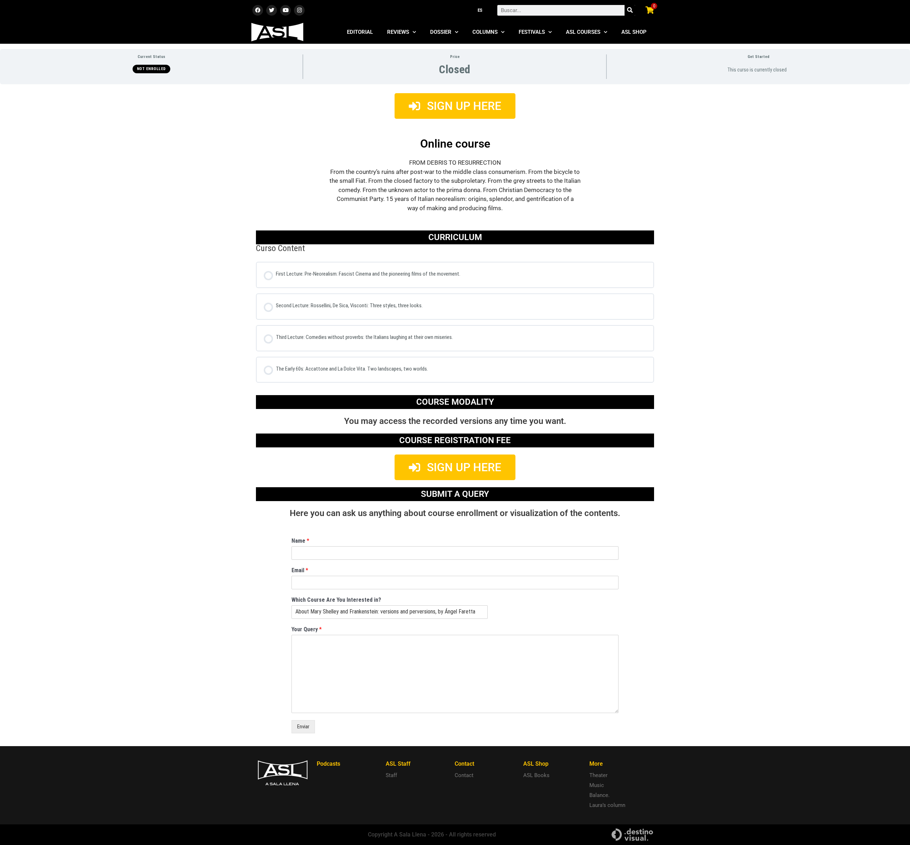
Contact (464, 775)
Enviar (303, 726)
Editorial (360, 32)
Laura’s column (607, 805)
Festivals (532, 32)
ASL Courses (583, 32)
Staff (391, 775)
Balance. (599, 795)
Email (299, 570)
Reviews (398, 32)
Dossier (440, 32)
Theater (598, 775)
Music (596, 785)
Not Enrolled (151, 69)
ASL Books (536, 775)
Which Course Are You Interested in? (336, 599)
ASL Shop (634, 32)
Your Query (306, 629)
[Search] (630, 10)
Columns (485, 32)
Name (300, 540)
